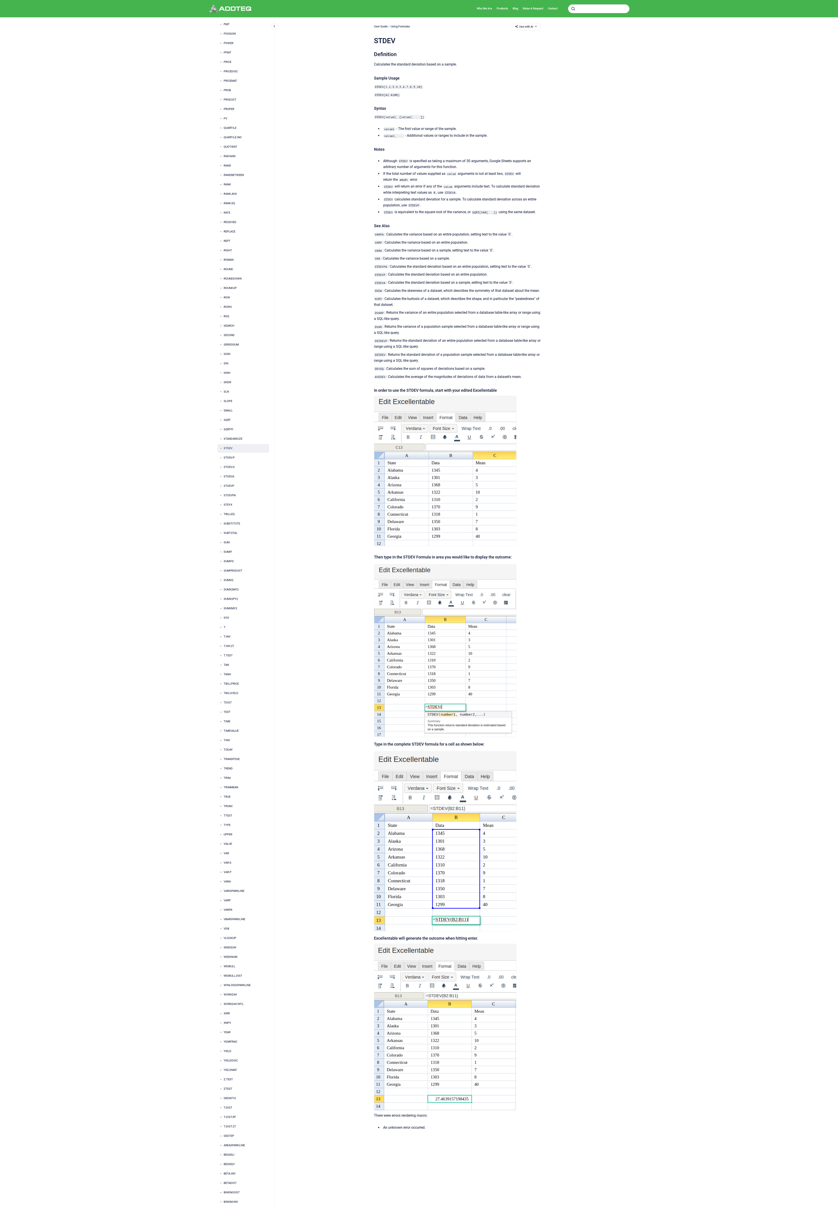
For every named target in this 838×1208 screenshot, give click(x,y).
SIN (226, 363)
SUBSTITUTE (232, 523)
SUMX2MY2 (231, 589)
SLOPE (228, 401)
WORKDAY (230, 994)
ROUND (228, 269)
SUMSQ (228, 580)
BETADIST (230, 1183)
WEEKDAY (230, 947)
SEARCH (229, 326)
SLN (226, 391)
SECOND (229, 335)
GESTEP (229, 1136)
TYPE (227, 825)
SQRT (227, 420)
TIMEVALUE (231, 731)
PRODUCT (230, 99)
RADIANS (230, 156)
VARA (227, 881)
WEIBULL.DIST (233, 976)
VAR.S (227, 862)
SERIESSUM (231, 344)
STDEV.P (229, 457)
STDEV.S (229, 467)
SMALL (228, 410)
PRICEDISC (231, 71)
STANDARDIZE (233, 439)
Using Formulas (400, 26)
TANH (227, 674)
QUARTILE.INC (233, 137)
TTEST (228, 815)
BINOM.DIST (232, 1192)
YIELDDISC (231, 1060)
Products (502, 8)
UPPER (228, 834)
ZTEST (228, 1089)
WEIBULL (229, 966)
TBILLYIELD (231, 693)
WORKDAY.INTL (234, 1004)
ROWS (228, 307)
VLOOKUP (230, 938)
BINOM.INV (231, 1202)
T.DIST (228, 1107)
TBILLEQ (229, 514)
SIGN (227, 354)
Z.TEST (228, 1079)
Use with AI (526, 26)
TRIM (227, 778)
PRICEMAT (230, 81)
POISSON (230, 33)
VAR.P (227, 872)
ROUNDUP (230, 288)
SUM (227, 542)
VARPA (228, 910)
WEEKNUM (230, 957)
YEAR (227, 1032)
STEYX (228, 505)
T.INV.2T (229, 646)
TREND (228, 768)
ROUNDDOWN (233, 278)
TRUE (227, 797)
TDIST (228, 702)
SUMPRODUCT (233, 570)
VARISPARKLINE (234, 891)
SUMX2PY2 (231, 599)
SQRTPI (228, 429)
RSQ (226, 316)
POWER (228, 43)
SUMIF (228, 552)
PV (225, 118)
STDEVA (229, 476)
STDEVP (229, 486)
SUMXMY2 (230, 608)
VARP (227, 900)
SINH (227, 373)
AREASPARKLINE (234, 1145)
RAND (227, 165)
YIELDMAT (230, 1070)
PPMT (227, 52)
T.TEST (228, 655)
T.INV (227, 636)
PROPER (229, 109)
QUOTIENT (230, 147)
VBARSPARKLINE (234, 919)
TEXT (227, 712)
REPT (227, 241)
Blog (515, 8)
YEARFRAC (230, 1041)
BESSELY (229, 1164)
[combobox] (598, 9)
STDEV (228, 448)
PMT (227, 24)
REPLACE (229, 231)
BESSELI (229, 1155)
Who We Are (484, 8)
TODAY (228, 749)
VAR (226, 853)
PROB (227, 90)
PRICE (227, 62)
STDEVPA (230, 495)
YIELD (227, 1051)
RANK (227, 184)
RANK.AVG (230, 194)
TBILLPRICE (231, 683)
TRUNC (228, 806)
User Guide (381, 26)
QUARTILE (230, 128)
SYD (226, 618)
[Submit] (573, 8)
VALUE (228, 844)
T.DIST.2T (230, 1126)
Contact (553, 8)
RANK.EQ (229, 203)
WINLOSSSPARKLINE (237, 985)
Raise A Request (533, 8)
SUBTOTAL (230, 533)
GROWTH (230, 1098)
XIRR (227, 1013)
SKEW (227, 382)
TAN (226, 665)
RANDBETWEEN (234, 175)
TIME (227, 721)
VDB (226, 928)
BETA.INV (230, 1173)
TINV (227, 740)
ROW (227, 297)
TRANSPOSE (232, 759)
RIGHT (228, 250)
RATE (227, 212)
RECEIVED (230, 222)
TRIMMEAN (231, 787)
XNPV (227, 1023)
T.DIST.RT (230, 1117)
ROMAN (229, 260)
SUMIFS (229, 561)
